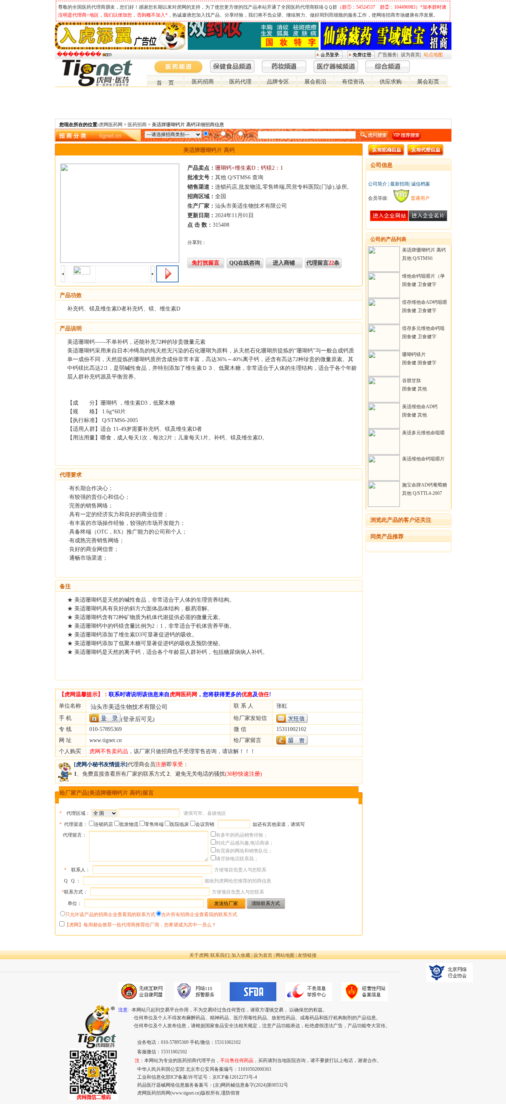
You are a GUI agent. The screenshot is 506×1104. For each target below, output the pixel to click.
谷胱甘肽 (411, 380)
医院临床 (179, 824)
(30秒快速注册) (243, 774)
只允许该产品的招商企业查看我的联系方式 (110, 914)
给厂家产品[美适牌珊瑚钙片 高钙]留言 (107, 793)
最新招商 (399, 184)
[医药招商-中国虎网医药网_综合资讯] (448, 63)
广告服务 (387, 54)
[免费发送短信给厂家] (292, 721)
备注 (65, 586)
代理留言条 (323, 263)
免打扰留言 (205, 263)
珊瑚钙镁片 (414, 354)
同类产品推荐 (387, 537)
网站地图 (285, 955)
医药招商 (203, 82)
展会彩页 (428, 82)
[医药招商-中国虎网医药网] (429, 63)
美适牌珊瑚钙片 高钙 (424, 250)
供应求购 (391, 82)
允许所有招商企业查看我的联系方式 (199, 914)
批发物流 (128, 824)
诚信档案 (420, 184)
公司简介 (377, 184)
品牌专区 (278, 82)
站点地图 (433, 54)
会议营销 (204, 824)
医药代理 (240, 82)
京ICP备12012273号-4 (234, 1077)
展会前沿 (315, 82)
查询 (257, 177)
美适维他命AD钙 (420, 406)
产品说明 (71, 328)
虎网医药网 (111, 124)
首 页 (165, 83)
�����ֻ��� (79, 54)
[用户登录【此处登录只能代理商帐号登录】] (105, 718)
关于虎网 (198, 955)
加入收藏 (240, 955)
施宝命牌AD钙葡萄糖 (424, 485)
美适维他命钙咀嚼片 (423, 459)
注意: (123, 1010)
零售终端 (154, 824)
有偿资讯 (353, 82)
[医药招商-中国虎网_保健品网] (435, 63)
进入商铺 (284, 263)
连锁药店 (103, 824)
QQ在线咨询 (244, 263)
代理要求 (71, 475)
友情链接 (307, 955)
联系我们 (219, 955)
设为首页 (410, 54)
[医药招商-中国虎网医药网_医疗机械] (441, 63)
